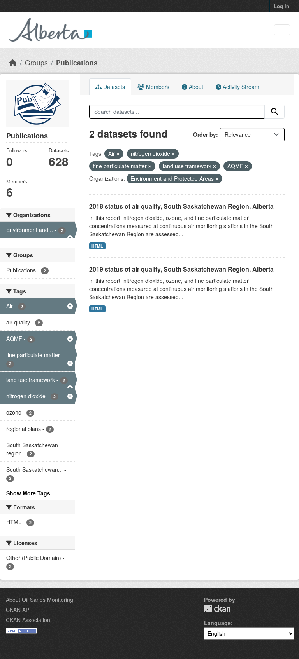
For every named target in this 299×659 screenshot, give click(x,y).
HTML (97, 246)
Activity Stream (240, 87)
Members (156, 87)
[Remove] (118, 154)
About (195, 87)
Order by (204, 134)
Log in (281, 6)
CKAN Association (28, 620)
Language (217, 623)
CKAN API (18, 610)
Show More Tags (28, 493)
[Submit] (274, 112)
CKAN (217, 609)
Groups (36, 62)
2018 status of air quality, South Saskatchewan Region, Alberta (181, 206)
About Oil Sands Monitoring (39, 599)
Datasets (113, 87)
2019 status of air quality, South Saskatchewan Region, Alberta (181, 269)
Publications (77, 62)
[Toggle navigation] (282, 30)
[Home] (13, 62)
